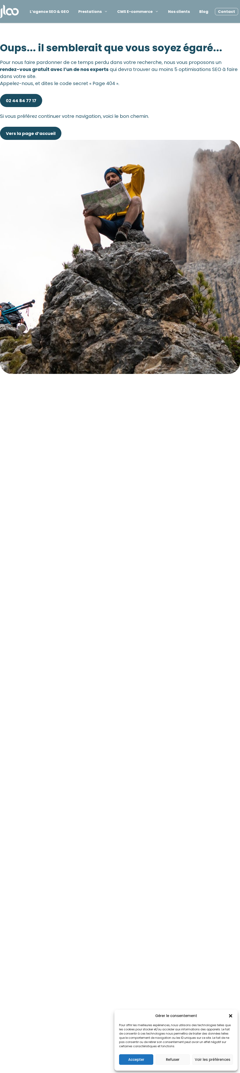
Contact (226, 11)
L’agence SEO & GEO (49, 11)
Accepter (136, 1059)
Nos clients (179, 11)
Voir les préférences (212, 1059)
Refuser (173, 1059)
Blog (203, 11)
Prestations (90, 11)
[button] (230, 1015)
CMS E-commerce (135, 11)
